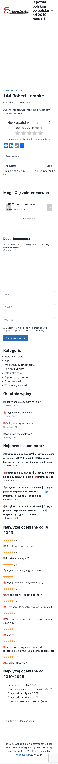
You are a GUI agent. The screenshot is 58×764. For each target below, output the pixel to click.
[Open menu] (52, 10)
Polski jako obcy (13, 373)
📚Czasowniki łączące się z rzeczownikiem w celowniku (27, 621)
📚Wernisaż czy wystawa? (17, 434)
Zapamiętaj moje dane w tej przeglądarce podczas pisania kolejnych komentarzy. (26, 329)
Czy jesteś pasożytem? (20, 693)
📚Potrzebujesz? (45, 477)
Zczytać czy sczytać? (19, 685)
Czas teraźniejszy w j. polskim (24, 701)
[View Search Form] (5, 23)
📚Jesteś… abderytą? (15, 663)
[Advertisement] (29, 59)
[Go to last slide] (8, 207)
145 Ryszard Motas (44, 168)
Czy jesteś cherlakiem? (20, 697)
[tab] (23, 218)
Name (8, 294)
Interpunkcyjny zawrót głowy (19, 364)
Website (8, 320)
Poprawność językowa (16, 377)
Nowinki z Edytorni (14, 368)
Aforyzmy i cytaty (12, 91)
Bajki (7, 360)
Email (8, 307)
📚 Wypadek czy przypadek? (18, 412)
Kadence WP (23, 754)
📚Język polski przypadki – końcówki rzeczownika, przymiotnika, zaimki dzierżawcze (28, 649)
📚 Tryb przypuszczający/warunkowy (23, 582)
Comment (9, 250)
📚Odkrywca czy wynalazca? (19, 423)
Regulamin (10, 721)
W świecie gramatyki (15, 385)
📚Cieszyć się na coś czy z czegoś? (22, 594)
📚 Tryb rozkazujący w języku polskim (23, 570)
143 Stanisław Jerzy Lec (14, 170)
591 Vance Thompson (20, 204)
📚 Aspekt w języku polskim (18, 546)
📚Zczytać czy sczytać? (16, 558)
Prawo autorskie (13, 381)
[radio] (17, 134)
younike (9, 102)
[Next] (49, 207)
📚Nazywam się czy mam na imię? (22, 402)
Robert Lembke (11, 156)
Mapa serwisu (26, 721)
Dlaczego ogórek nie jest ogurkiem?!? (28, 689)
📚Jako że (8, 635)
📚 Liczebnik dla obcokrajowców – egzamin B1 (28, 607)
